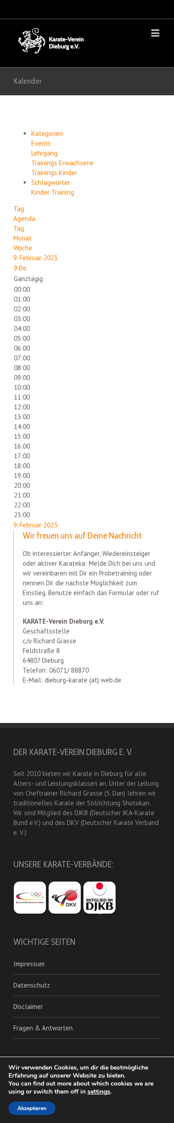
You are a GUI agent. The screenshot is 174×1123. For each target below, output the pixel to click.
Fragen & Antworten (43, 1028)
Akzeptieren (31, 1108)
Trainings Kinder (54, 172)
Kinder (41, 192)
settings (98, 1092)
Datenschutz (31, 985)
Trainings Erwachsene (62, 163)
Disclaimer (28, 1006)
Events (41, 143)
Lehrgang (44, 153)
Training (62, 192)
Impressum (29, 964)
